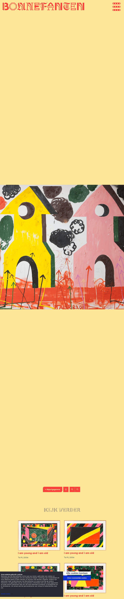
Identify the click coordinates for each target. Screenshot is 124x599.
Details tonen (5, 594)
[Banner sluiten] (95, 572)
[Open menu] (120, 6)
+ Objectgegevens (52, 489)
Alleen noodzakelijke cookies (77, 578)
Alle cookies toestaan (77, 573)
